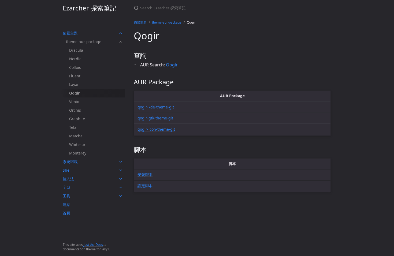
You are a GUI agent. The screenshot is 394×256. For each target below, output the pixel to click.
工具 (66, 195)
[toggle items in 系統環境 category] (120, 161)
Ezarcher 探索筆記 (89, 7)
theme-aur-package (83, 41)
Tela (72, 127)
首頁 (66, 213)
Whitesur (77, 144)
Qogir (172, 65)
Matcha (76, 135)
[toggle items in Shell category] (120, 170)
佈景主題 (70, 33)
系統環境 (70, 161)
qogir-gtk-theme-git (155, 118)
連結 (66, 204)
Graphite (77, 118)
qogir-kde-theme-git (155, 107)
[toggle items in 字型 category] (120, 187)
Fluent (74, 75)
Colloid (75, 67)
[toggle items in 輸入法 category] (120, 179)
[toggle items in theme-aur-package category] (120, 41)
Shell (67, 170)
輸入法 (68, 178)
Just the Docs (93, 244)
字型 (66, 187)
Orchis (75, 110)
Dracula (76, 50)
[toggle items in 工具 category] (120, 196)
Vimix (74, 101)
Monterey (77, 153)
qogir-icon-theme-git (156, 129)
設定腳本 (145, 185)
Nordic (75, 58)
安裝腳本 (145, 174)
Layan (74, 84)
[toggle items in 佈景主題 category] (120, 33)
